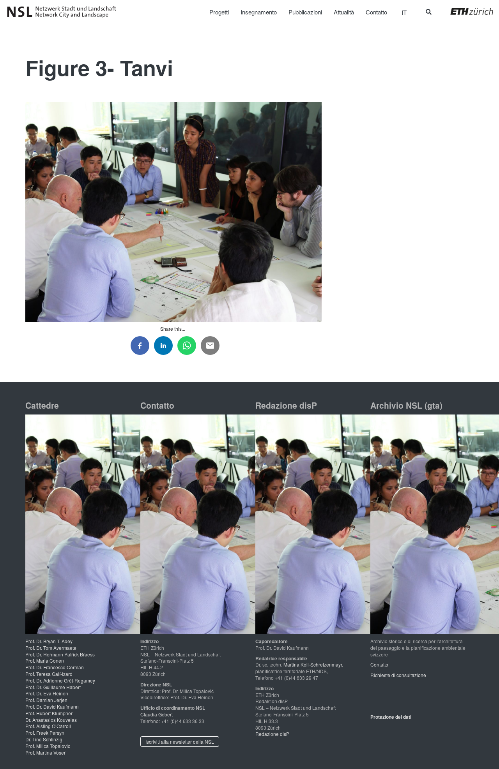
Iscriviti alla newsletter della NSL (179, 741)
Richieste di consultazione (398, 675)
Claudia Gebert (156, 714)
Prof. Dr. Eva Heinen (46, 693)
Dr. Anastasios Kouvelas (51, 719)
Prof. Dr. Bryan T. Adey (49, 641)
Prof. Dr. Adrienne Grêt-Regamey (60, 680)
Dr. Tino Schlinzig (43, 739)
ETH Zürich (465, 11)
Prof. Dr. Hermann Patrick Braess (60, 654)
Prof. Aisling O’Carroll (48, 726)
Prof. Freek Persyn (44, 732)
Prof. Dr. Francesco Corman (54, 667)
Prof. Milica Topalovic (47, 746)
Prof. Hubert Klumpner (49, 713)
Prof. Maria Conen (44, 660)
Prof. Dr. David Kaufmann (52, 706)
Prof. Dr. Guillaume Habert (53, 687)
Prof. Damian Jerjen (46, 700)
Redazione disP (272, 733)
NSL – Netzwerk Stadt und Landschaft (64, 12)
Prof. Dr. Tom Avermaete (50, 647)
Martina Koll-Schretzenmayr (312, 664)
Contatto (379, 664)
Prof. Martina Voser (45, 752)
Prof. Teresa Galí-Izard (49, 673)
